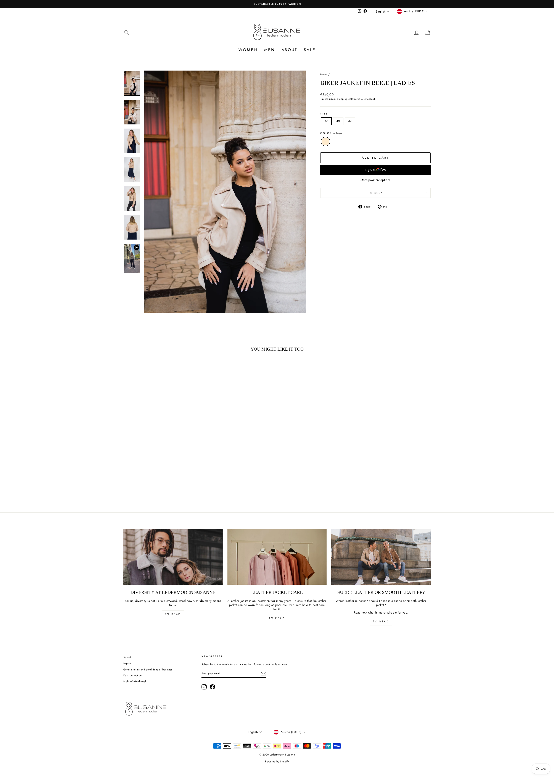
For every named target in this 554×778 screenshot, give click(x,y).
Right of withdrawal (134, 681)
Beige (325, 141)
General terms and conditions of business (147, 669)
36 (326, 121)
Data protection (132, 675)
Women (248, 50)
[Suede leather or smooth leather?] (381, 557)
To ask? (376, 192)
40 (338, 121)
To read (173, 614)
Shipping (342, 99)
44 (350, 121)
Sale (310, 50)
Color (331, 133)
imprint (127, 663)
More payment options (376, 180)
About (289, 50)
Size (324, 113)
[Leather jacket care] (277, 557)
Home (323, 74)
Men (269, 50)
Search (127, 657)
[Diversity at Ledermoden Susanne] (173, 557)
